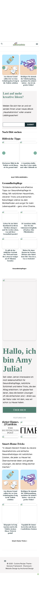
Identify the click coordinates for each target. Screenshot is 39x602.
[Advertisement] (19, 20)
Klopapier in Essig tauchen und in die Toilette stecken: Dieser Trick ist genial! (10, 528)
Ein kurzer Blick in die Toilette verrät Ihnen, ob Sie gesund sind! (10, 165)
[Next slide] (35, 67)
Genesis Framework (14, 566)
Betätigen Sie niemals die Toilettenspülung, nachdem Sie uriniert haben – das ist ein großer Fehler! (28, 80)
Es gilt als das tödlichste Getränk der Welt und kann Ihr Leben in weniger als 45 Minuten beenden (10, 255)
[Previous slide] (3, 67)
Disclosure (27, 566)
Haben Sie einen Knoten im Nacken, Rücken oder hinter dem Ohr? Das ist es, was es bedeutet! (28, 254)
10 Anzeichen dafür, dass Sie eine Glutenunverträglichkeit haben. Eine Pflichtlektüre (29, 227)
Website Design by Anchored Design (20, 568)
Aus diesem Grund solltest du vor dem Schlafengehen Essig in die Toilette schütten (10, 79)
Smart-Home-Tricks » (19, 541)
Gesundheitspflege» (19, 268)
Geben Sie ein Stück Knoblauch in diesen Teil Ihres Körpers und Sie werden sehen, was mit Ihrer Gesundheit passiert (10, 228)
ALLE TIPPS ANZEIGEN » (19, 177)
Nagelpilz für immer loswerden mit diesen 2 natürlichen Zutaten (29, 526)
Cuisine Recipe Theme (22, 564)
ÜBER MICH (19, 409)
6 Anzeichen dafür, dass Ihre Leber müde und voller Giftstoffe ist (28, 165)
